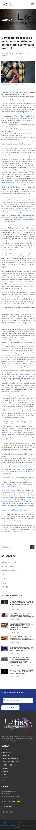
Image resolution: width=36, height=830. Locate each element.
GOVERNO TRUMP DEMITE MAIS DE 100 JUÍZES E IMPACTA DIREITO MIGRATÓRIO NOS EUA (21, 671)
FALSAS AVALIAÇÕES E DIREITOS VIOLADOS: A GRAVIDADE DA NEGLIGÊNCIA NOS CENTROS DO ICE (22, 615)
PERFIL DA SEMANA (8, 567)
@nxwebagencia (10, 825)
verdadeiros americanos (16, 434)
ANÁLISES (6, 771)
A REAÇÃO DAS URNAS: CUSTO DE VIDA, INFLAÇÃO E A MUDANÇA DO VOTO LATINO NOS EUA (21, 648)
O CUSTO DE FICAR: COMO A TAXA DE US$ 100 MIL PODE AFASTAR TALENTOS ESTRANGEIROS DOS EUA (22, 638)
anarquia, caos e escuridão (9, 486)
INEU (4, 781)
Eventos (4, 583)
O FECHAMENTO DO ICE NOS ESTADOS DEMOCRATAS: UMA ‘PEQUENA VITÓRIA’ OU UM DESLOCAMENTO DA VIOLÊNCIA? (20, 660)
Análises (4, 579)
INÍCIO (5, 749)
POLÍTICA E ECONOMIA (9, 563)
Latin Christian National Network (23, 376)
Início (4, 17)
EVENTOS (6, 755)
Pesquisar (10, 707)
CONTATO (6, 774)
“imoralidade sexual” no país (18, 510)
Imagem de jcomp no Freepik (9, 84)
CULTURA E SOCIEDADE (9, 571)
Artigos (3, 575)
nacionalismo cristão (7, 183)
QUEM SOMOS (7, 752)
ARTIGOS (5, 768)
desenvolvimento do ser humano (11, 325)
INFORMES (4, 587)
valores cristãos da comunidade (22, 469)
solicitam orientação (22, 219)
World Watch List (17, 288)
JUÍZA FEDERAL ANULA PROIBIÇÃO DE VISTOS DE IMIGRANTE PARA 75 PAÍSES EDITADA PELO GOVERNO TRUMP (21, 603)
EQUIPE (5, 778)
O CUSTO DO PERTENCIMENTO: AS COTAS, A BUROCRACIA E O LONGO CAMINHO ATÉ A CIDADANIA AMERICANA (21, 626)
